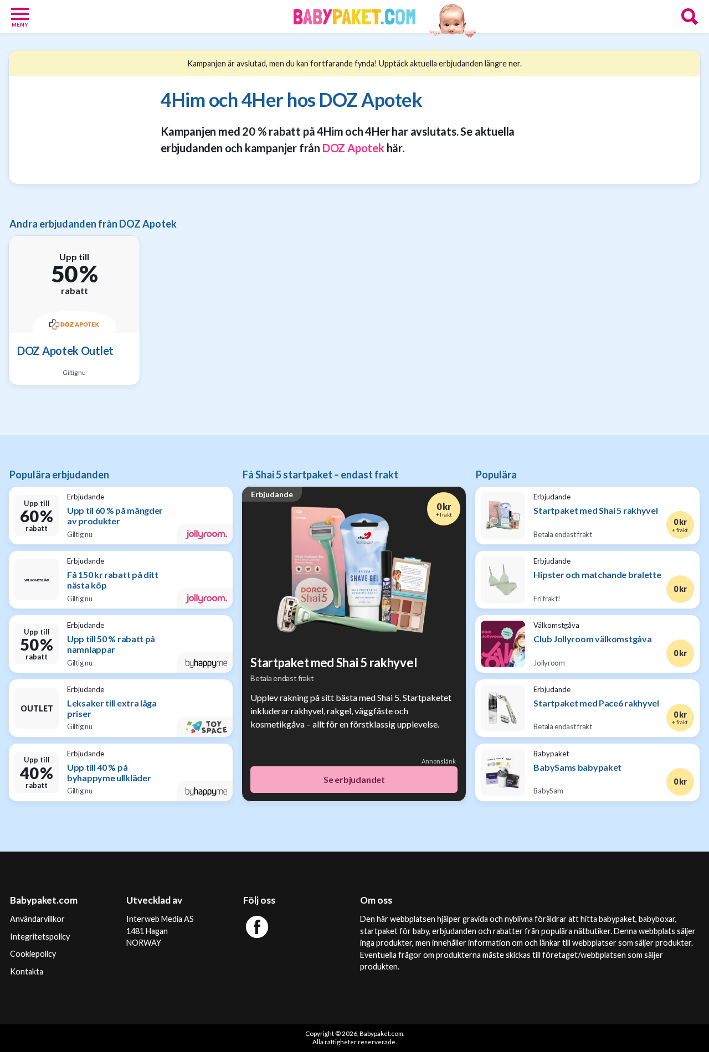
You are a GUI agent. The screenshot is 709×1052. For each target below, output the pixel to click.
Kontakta (26, 971)
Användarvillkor (37, 919)
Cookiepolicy (33, 953)
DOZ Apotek (353, 147)
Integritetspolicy (40, 936)
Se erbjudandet (354, 779)
